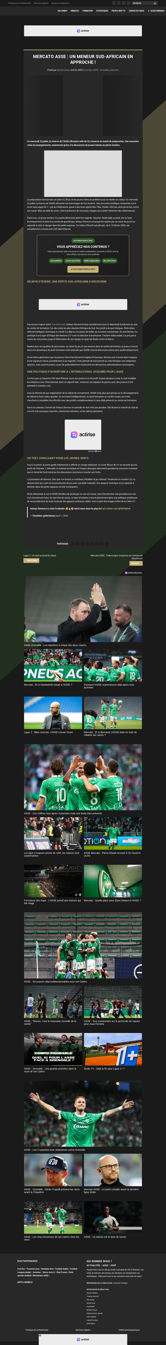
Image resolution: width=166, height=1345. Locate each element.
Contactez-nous (136, 11)
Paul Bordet (91, 1306)
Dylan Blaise (91, 1323)
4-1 (48, 207)
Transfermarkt (58, 324)
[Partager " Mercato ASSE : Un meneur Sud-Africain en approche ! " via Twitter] (77, 543)
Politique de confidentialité (19, 3)
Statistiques (102, 11)
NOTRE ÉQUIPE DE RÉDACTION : (98, 1289)
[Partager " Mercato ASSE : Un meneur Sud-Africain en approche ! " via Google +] (82, 543)
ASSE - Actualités (101, 70)
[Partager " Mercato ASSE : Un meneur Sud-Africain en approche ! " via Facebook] (72, 543)
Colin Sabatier (91, 1317)
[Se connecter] (154, 3)
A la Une (88, 70)
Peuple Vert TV (118, 11)
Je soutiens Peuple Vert (83, 269)
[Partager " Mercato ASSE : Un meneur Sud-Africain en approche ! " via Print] (106, 543)
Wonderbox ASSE (40, 1275)
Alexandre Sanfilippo (120, 1283)
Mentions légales (41, 3)
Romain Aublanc (92, 1293)
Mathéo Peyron (92, 1310)
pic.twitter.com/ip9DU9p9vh (116, 508)
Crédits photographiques (129, 1330)
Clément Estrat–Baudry (95, 1313)
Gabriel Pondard (92, 1320)
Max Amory (90, 1300)
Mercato (75, 11)
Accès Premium (156, 11)
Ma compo (62, 11)
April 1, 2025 (62, 515)
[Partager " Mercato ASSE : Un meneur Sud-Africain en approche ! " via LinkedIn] (97, 543)
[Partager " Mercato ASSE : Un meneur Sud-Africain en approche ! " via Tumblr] (87, 543)
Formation (87, 11)
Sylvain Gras (63, 70)
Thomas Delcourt (93, 1296)
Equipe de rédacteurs (60, 3)
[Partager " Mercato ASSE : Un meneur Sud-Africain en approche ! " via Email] (101, 543)
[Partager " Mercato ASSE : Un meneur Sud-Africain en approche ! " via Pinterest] (92, 543)
